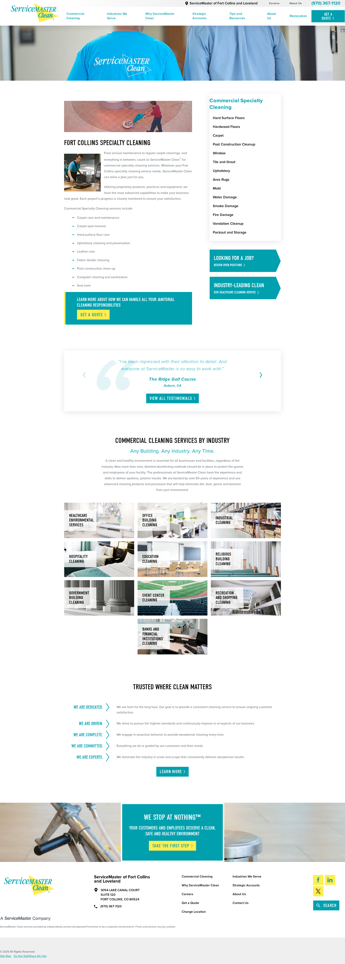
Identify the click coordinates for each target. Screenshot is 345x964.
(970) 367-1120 (325, 3)
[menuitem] (82, 16)
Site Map (5, 956)
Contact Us (241, 903)
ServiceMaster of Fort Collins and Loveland (224, 3)
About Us (295, 3)
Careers (274, 3)
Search (330, 905)
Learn (171, 771)
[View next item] (260, 375)
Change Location (194, 912)
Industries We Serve (117, 16)
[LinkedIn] (330, 880)
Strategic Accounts (199, 16)
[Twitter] (318, 891)
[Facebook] (318, 880)
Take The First (170, 846)
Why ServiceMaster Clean (160, 16)
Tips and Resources (237, 16)
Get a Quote (190, 903)
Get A (327, 16)
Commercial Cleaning (75, 16)
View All (171, 398)
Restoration (298, 16)
